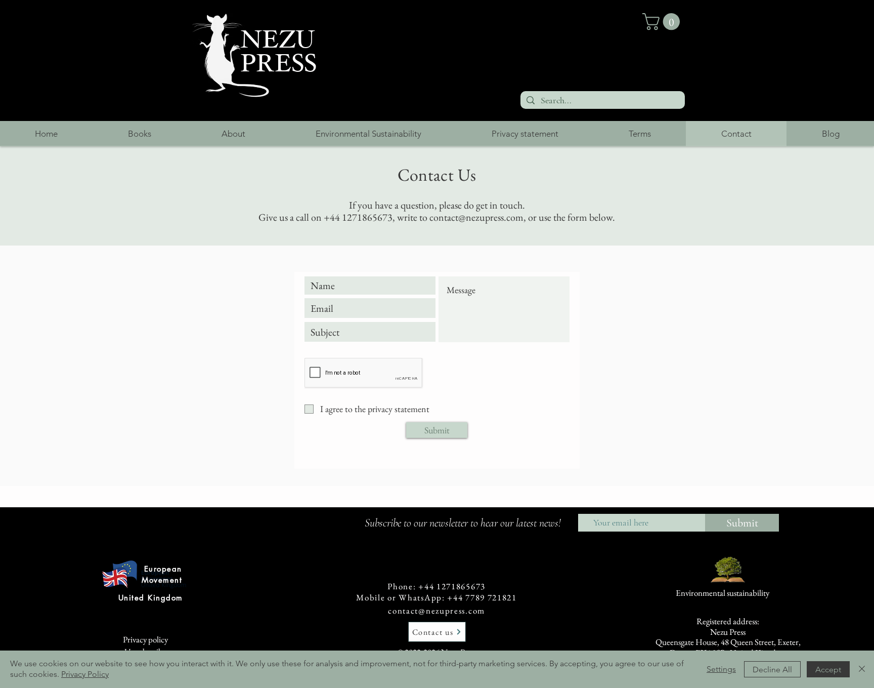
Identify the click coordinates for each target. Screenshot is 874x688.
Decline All (772, 669)
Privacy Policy (85, 674)
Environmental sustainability (722, 592)
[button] (663, 21)
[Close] (862, 669)
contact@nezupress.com (436, 610)
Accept (828, 669)
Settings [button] (721, 669)
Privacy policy (145, 639)
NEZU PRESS (278, 51)
